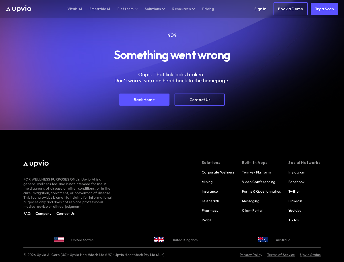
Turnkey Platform (256, 172)
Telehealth (210, 201)
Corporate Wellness (218, 172)
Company (43, 213)
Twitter (294, 191)
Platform (125, 9)
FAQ (26, 213)
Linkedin (295, 201)
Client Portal (252, 210)
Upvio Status (310, 254)
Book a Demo (290, 8)
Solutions (153, 9)
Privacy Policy (251, 254)
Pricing (208, 9)
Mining (207, 182)
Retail (206, 220)
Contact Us (65, 213)
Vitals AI (74, 9)
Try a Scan (324, 8)
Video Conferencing (259, 182)
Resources (181, 9)
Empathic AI (99, 9)
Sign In (260, 8)
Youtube (294, 210)
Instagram (296, 172)
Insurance (210, 191)
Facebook (296, 182)
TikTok (293, 220)
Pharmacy (210, 210)
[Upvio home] (18, 8)
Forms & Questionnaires (261, 191)
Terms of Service (281, 254)
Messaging (251, 201)
